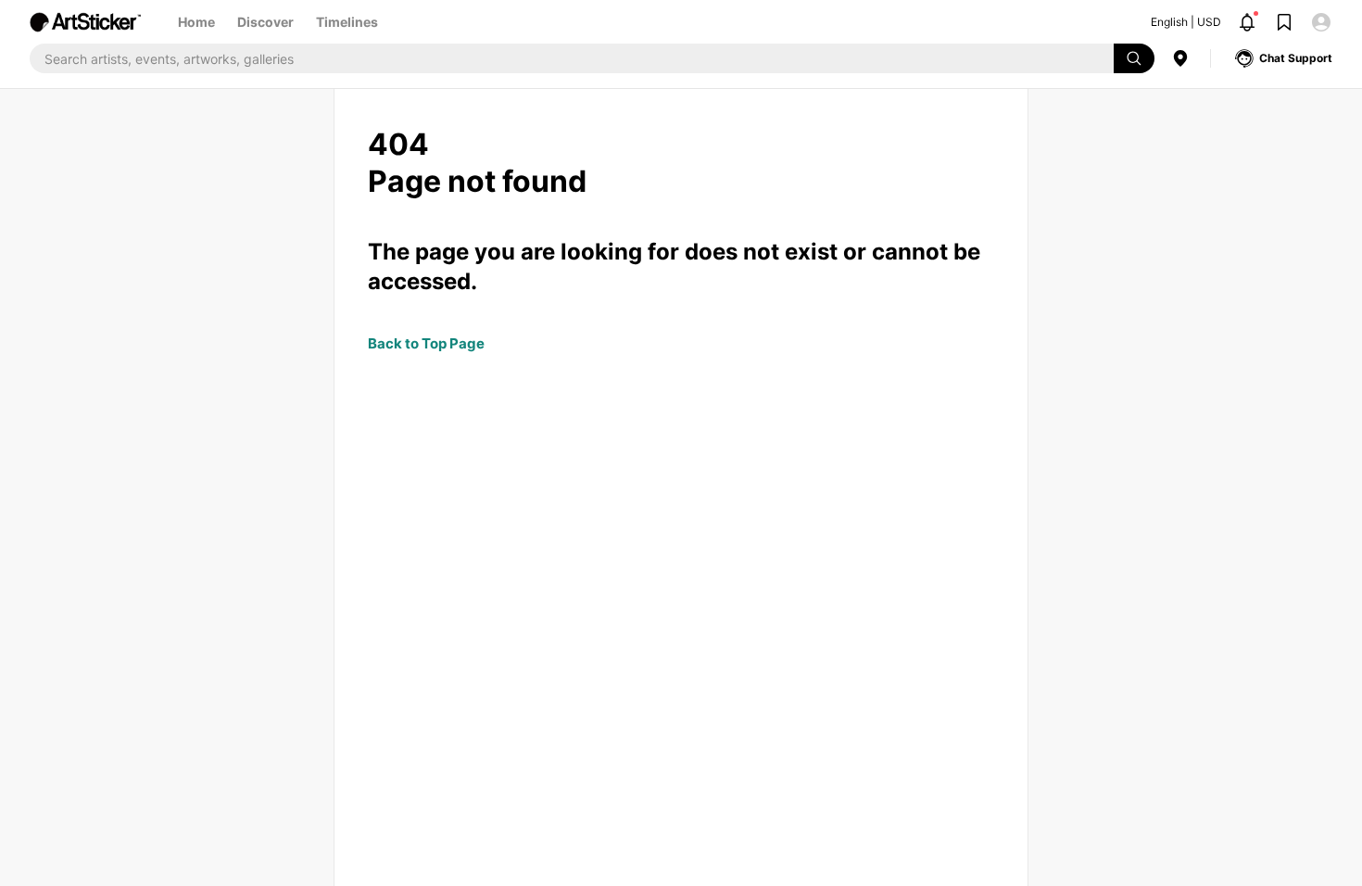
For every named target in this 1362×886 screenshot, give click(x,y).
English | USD (1186, 22)
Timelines (347, 22)
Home (196, 22)
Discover (265, 22)
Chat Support (1295, 58)
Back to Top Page (426, 343)
